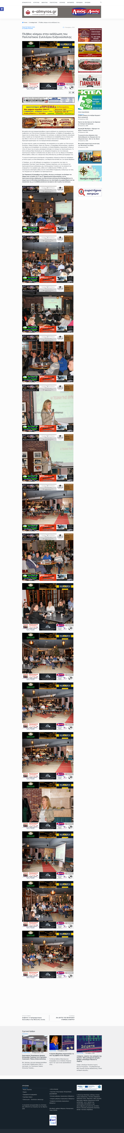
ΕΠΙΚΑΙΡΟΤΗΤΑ (26, 2)
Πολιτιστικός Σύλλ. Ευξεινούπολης (28, 27)
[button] (2, 9)
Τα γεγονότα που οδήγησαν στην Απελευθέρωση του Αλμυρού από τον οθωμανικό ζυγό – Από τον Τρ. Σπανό (89, 137)
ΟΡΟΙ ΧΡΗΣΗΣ (54, 1089)
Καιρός (25, 1092)
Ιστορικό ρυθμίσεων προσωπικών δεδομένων (62, 1098)
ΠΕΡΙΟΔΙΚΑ (79, 2)
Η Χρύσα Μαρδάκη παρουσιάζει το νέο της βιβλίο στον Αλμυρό (61, 1054)
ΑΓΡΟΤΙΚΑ (36, 2)
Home (25, 22)
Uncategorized (33, 22)
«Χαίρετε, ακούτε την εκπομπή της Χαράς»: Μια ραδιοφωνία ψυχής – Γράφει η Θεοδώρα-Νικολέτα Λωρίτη (89, 1058)
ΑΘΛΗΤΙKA (44, 2)
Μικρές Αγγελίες (27, 1089)
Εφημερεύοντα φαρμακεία (30, 1094)
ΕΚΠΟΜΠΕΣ (70, 2)
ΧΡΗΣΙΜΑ (87, 2)
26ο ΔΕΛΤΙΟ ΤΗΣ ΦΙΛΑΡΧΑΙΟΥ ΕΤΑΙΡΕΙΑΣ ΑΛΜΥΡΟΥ (65, 1017)
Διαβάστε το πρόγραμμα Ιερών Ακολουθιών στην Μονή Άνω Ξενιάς (33, 1017)
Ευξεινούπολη (26, 1052)
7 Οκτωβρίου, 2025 (90, 1053)
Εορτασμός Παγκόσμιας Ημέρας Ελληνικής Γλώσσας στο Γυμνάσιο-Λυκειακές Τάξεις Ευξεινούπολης (34, 1057)
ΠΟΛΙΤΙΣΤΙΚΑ (53, 2)
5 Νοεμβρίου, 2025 (62, 1050)
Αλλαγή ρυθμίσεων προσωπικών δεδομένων (62, 1096)
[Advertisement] (48, 992)
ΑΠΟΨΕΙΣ (62, 2)
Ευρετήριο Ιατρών (27, 1097)
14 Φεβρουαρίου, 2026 (37, 1052)
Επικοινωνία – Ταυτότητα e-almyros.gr (33, 1099)
